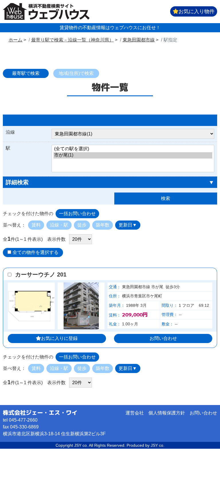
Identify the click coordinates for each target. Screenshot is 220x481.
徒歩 (82, 225)
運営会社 (134, 412)
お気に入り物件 (196, 11)
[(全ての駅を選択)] (133, 149)
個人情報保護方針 (166, 412)
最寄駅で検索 (26, 73)
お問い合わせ (163, 338)
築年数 (102, 225)
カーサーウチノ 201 (40, 274)
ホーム (15, 39)
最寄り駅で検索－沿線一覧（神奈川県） (72, 39)
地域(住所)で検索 (76, 73)
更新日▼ (128, 225)
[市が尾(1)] (133, 155)
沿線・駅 (59, 225)
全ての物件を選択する (35, 252)
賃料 (36, 225)
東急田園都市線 (139, 39)
